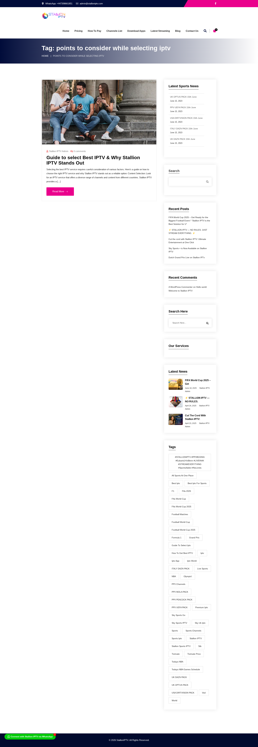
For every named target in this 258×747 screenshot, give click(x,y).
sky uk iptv (200, 623)
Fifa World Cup (179, 499)
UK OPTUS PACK (180, 685)
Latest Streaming (160, 31)
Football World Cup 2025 (183, 530)
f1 (173, 491)
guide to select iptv (181, 545)
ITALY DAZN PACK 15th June (184, 128)
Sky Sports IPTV (179, 623)
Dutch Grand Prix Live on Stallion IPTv (187, 257)
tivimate (176, 654)
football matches (180, 514)
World (174, 700)
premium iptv (201, 607)
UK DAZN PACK (179, 677)
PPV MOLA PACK (180, 592)
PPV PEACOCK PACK (182, 599)
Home (66, 31)
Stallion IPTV (196, 638)
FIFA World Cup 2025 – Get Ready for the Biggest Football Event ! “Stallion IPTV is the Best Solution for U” (189, 220)
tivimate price (194, 654)
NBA (174, 576)
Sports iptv (177, 638)
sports (175, 630)
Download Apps (136, 31)
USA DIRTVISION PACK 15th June (186, 117)
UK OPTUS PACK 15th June (183, 96)
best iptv (176, 483)
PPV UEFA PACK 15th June (183, 107)
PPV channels (178, 584)
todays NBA (177, 661)
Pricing (79, 31)
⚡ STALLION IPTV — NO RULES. (197, 400)
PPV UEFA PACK (180, 607)
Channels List (114, 31)
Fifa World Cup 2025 (181, 506)
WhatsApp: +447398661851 (58, 3)
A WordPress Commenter (181, 287)
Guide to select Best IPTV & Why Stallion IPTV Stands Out (93, 160)
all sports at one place (183, 475)
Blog (178, 31)
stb (199, 646)
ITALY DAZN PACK (180, 568)
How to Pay (94, 31)
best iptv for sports (197, 483)
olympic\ (188, 576)
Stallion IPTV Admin (58, 151)
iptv (202, 553)
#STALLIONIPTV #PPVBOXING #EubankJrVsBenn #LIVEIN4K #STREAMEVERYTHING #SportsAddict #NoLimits (190, 462)
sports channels (193, 630)
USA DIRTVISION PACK (183, 693)
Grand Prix (194, 537)
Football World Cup (181, 522)
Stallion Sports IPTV (181, 646)
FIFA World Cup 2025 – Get (198, 382)
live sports (202, 568)
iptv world (192, 561)
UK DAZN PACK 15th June (182, 138)
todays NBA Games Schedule (186, 669)
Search (174, 171)
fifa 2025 (186, 491)
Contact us (192, 31)
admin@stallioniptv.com (91, 3)
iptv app (175, 561)
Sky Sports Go (178, 615)
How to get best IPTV (182, 553)
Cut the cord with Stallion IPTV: (195, 417)
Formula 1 (176, 537)
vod (204, 693)
